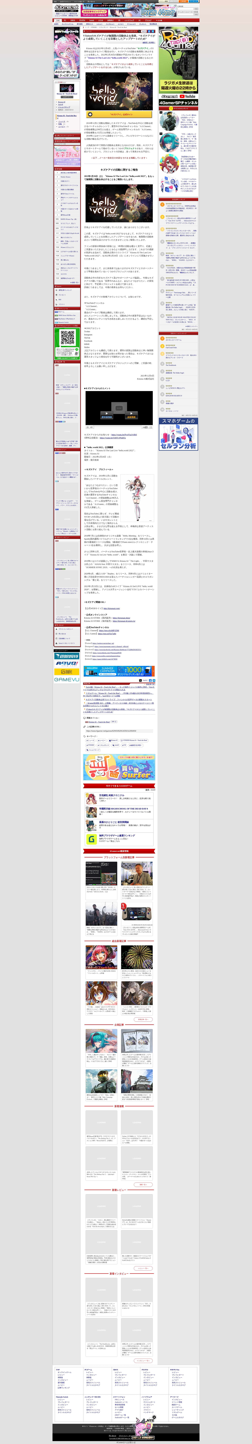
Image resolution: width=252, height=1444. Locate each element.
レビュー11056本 (61, 16)
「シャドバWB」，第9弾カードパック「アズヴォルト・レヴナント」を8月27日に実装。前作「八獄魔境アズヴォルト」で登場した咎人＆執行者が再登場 (136, 1010)
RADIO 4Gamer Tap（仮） (69, 219)
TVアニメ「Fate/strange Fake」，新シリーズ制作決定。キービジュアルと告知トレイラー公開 (181, 295)
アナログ (148, 20)
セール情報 (119, 1407)
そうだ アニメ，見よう (68, 223)
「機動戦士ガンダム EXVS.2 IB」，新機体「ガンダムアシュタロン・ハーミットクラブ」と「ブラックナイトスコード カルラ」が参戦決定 (181, 245)
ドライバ (61, 304)
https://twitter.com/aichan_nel (103, 643)
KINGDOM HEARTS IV (174, 396)
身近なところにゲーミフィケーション (69, 269)
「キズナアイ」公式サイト (121, 114)
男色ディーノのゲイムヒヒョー (69, 199)
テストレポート (149, 1402)
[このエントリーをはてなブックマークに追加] (153, 32)
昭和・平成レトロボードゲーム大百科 (69, 242)
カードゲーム (177, 1407)
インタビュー (110, 24)
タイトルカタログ (93, 1385)
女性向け (110, 20)
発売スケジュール (93, 1383)
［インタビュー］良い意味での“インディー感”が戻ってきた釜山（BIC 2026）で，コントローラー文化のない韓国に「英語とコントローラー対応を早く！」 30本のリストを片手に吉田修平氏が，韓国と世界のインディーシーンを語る (67, 563)
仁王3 (168, 380)
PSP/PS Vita (174, 1370)
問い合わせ (91, 1)
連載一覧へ (75, 282)
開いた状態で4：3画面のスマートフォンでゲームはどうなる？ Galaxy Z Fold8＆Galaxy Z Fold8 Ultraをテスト (136, 1258)
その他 (174, 1415)
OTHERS (91, 745)
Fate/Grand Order (171, 348)
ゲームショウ (131, 24)
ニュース (61, 121)
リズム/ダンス (104, 745)
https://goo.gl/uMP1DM (109, 630)
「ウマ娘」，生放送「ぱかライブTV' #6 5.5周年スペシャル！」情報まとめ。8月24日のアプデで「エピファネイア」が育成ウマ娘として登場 (101, 1010)
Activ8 (60, 104)
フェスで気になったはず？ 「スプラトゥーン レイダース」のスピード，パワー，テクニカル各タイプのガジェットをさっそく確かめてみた (67, 503)
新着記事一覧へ (143, 1019)
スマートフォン (119, 1397)
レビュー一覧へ (143, 1268)
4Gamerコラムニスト (67, 247)
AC (139, 20)
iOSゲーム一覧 (120, 1415)
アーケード (174, 1397)
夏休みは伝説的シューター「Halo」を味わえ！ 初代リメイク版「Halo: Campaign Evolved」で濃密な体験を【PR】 (100, 1097)
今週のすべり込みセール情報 (69, 210)
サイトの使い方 (79, 1)
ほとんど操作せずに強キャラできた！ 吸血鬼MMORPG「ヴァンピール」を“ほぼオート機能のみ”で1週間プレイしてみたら (67, 475)
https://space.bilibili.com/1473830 (105, 659)
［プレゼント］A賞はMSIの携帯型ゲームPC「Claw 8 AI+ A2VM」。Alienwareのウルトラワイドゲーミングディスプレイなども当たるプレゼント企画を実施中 (136, 931)
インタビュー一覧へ (143, 1360)
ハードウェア (129, 20)
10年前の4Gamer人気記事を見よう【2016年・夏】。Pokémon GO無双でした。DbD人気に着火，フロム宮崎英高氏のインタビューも (67, 415)
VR (119, 20)
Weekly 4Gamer (65, 177)
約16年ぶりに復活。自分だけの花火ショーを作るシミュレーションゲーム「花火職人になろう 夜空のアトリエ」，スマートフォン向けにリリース (136, 974)
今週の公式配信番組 (67, 189)
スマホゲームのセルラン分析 (69, 204)
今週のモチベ (65, 181)
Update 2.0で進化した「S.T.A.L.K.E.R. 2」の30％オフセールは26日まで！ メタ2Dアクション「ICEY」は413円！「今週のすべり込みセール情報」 (136, 1139)
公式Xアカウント (65, 1)
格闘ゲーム (176, 1405)
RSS (55, 1)
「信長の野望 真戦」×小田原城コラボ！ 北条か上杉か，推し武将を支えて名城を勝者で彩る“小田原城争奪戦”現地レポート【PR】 (136, 1097)
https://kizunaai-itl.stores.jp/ (124, 621)
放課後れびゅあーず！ (68, 278)
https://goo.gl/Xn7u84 (107, 634)
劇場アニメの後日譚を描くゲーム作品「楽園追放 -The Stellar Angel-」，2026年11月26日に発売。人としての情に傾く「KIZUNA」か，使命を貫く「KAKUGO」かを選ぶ (181, 307)
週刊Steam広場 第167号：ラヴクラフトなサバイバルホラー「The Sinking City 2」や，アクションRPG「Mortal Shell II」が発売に (101, 1138)
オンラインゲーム (67, 24)
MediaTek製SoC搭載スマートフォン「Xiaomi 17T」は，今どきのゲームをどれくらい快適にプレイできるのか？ (136, 1222)
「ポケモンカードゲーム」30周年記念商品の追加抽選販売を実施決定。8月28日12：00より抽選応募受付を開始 (181, 208)
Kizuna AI (61, 102)
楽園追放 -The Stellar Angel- (175, 373)
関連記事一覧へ (150, 684)
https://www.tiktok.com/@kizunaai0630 (107, 653)
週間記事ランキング (65, 290)
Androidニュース (121, 1402)
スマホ (100, 20)
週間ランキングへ (192, 326)
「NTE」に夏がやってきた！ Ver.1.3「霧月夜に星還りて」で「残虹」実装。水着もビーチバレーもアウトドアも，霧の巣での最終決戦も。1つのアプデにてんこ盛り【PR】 (101, 1058)
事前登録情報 (120, 1405)
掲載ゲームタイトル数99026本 (66, 14)
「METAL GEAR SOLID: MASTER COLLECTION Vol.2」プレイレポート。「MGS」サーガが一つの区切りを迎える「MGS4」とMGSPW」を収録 (181, 319)
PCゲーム (61, 312)
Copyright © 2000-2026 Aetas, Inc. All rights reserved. (126, 1438)
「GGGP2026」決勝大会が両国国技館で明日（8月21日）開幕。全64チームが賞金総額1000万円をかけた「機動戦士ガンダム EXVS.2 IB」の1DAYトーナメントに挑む (181, 270)
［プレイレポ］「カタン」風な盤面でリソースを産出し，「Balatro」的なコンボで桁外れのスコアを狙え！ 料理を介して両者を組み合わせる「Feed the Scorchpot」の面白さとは (101, 1223)
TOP (57, 20)
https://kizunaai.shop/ (121, 618)
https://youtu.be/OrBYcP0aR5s (113, 438)
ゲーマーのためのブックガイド (69, 228)
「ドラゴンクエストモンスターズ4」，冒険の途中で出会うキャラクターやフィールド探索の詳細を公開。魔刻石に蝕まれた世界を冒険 (181, 233)
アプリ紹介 (119, 1410)
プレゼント (142, 24)
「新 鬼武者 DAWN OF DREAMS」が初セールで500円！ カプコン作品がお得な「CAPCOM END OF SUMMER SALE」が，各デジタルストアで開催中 (181, 282)
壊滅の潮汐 (170, 403)
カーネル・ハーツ (172, 411)
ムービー (121, 24)
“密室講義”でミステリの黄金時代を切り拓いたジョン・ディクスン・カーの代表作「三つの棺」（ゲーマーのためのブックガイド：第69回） (136, 1175)
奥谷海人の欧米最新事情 (69, 172)
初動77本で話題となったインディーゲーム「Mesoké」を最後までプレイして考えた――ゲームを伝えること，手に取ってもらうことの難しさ (67, 531)
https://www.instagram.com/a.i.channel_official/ (111, 646)
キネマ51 (64, 274)
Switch (91, 20)
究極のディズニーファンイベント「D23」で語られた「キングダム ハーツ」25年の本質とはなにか (67, 591)
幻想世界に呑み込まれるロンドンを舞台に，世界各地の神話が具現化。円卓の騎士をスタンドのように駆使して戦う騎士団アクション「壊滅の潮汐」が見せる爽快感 (101, 1259)
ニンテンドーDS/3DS (93, 1397)
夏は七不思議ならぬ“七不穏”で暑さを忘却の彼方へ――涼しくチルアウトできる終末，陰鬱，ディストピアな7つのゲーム (67, 444)
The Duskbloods (171, 365)
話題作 (56, 24)
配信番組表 (153, 24)
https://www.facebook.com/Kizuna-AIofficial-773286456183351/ (117, 650)
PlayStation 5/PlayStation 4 (66, 319)
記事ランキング (64, 1388)
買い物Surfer (65, 260)
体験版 (60, 1377)
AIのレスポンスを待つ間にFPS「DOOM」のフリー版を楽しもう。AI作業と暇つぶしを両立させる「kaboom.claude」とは (101, 889)
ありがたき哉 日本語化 (68, 264)
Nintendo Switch (63, 322)
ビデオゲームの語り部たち (69, 251)
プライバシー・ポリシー (127, 1435)
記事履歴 (183, 1)
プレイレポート (121, 1375)
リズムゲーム (177, 1412)
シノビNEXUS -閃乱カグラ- (175, 388)
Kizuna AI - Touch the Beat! (67, 94)
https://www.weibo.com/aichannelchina (106, 656)
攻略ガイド (89, 24)
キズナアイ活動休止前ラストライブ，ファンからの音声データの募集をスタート (119, 700)
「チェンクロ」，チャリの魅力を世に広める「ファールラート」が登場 (101, 972)
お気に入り (173, 1)
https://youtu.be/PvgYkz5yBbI (124, 435)
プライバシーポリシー (66, 629)
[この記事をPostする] (139, 31)
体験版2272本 (73, 16)
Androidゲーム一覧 (122, 1417)
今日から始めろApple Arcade (70, 233)
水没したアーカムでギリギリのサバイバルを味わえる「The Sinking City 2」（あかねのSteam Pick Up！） (101, 1174)
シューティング (178, 1410)
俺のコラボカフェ (66, 237)
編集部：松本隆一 (149, 42)
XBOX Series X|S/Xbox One (67, 315)
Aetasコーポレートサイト (67, 643)
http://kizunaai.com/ (112, 608)
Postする (144, 31)
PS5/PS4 (82, 20)
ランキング (193, 1)
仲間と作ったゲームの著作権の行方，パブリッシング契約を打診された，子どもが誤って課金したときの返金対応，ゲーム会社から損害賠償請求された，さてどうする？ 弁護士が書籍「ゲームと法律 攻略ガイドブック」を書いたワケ (136, 1060)
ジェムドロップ (64, 107)
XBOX (72, 20)
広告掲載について (64, 638)
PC (65, 20)
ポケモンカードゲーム (174, 340)
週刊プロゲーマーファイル (69, 185)
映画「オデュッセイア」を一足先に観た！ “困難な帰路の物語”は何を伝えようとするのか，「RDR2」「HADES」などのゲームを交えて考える (67, 387)
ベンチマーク (148, 1412)
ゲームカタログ (178, 1417)
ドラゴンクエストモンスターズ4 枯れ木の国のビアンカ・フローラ (181, 356)
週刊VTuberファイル (67, 194)
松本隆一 (136, 745)
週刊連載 (80, 24)
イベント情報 (177, 1402)
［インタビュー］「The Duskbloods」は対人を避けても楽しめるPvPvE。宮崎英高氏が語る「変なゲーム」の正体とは (67, 619)
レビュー (99, 24)
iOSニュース (119, 1400)
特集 (60, 124)
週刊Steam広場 (65, 215)
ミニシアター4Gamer (67, 256)
